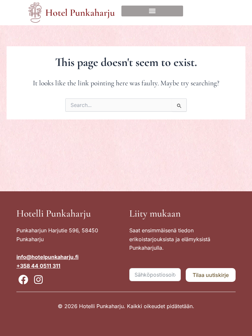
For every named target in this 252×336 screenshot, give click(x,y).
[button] (152, 11)
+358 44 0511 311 (38, 265)
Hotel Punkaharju (80, 13)
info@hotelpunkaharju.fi (47, 257)
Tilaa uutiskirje (211, 275)
